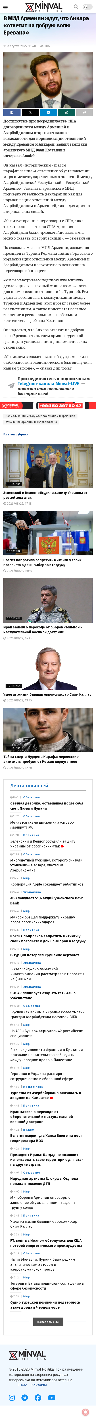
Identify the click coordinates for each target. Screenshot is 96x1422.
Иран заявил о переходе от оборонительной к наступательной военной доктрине (41, 1117)
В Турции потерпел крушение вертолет (44, 955)
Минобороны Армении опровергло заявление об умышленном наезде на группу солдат (42, 1202)
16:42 (16, 911)
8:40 (15, 797)
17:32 (16, 816)
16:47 (16, 892)
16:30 (16, 930)
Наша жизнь (33, 1086)
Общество (31, 797)
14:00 (16, 1191)
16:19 (16, 949)
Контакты (39, 1385)
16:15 (16, 963)
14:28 (16, 1129)
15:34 (16, 1044)
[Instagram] (12, 1397)
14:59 (16, 1086)
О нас (22, 1385)
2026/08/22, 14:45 (19, 638)
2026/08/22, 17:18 (19, 504)
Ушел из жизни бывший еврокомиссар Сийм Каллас (47, 694)
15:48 (16, 1024)
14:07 (16, 1172)
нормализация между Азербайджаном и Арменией (40, 416)
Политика (14, 484)
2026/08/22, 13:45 (19, 700)
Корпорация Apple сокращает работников (46, 884)
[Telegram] (24, 1397)
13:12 (16, 1277)
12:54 (16, 1296)
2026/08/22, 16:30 (19, 571)
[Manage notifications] (85, 1412)
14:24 (16, 1148)
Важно (28, 1129)
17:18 (16, 835)
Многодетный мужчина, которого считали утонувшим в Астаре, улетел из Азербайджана (46, 865)
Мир (26, 878)
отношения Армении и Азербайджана (31, 422)
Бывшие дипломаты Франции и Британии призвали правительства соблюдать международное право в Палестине (46, 1055)
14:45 (16, 1105)
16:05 (16, 987)
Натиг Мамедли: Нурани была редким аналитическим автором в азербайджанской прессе (42, 1264)
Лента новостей (29, 786)
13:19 (16, 1253)
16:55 (16, 878)
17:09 (16, 854)
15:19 (16, 1067)
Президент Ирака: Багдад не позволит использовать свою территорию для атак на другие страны (46, 1160)
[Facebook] (38, 1397)
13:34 (16, 1234)
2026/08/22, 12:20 (19, 768)
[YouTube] (52, 1397)
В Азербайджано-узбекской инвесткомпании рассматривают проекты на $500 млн (47, 974)
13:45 (16, 1215)
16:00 (16, 1006)
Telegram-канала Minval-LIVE (49, 383)
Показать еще (48, 1322)
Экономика (32, 892)
